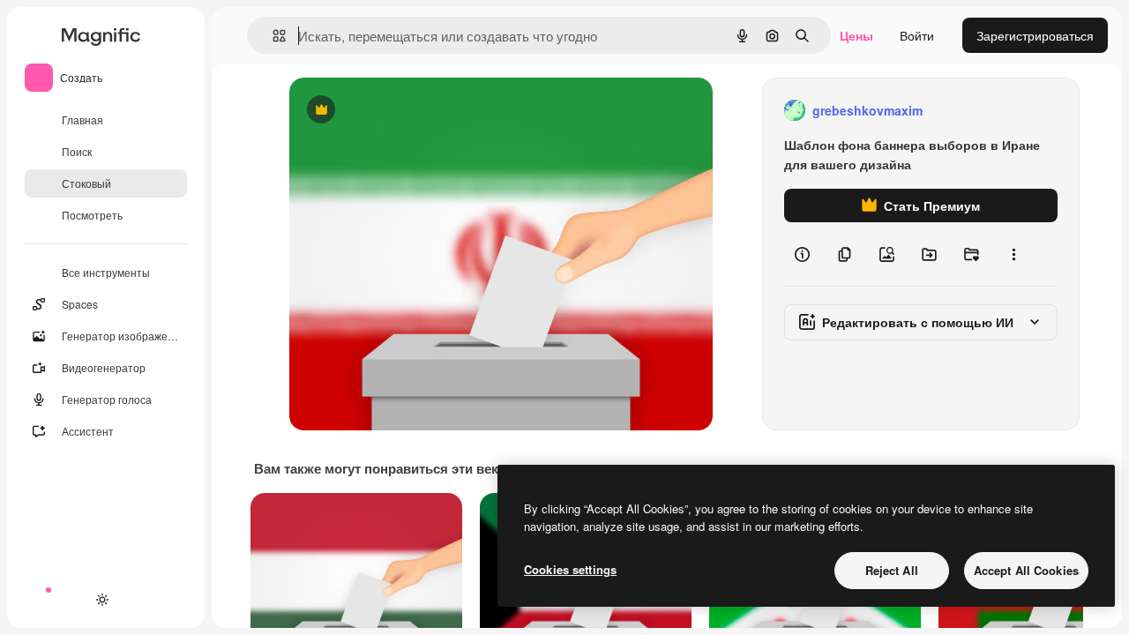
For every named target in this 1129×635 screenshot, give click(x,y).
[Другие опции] (1013, 254)
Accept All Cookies (1026, 570)
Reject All (891, 570)
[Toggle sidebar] (173, 35)
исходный (407, 110)
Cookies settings (570, 569)
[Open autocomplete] (272, 35)
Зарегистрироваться (1035, 35)
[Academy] (70, 600)
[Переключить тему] (102, 600)
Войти (917, 35)
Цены (856, 35)
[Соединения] (39, 600)
